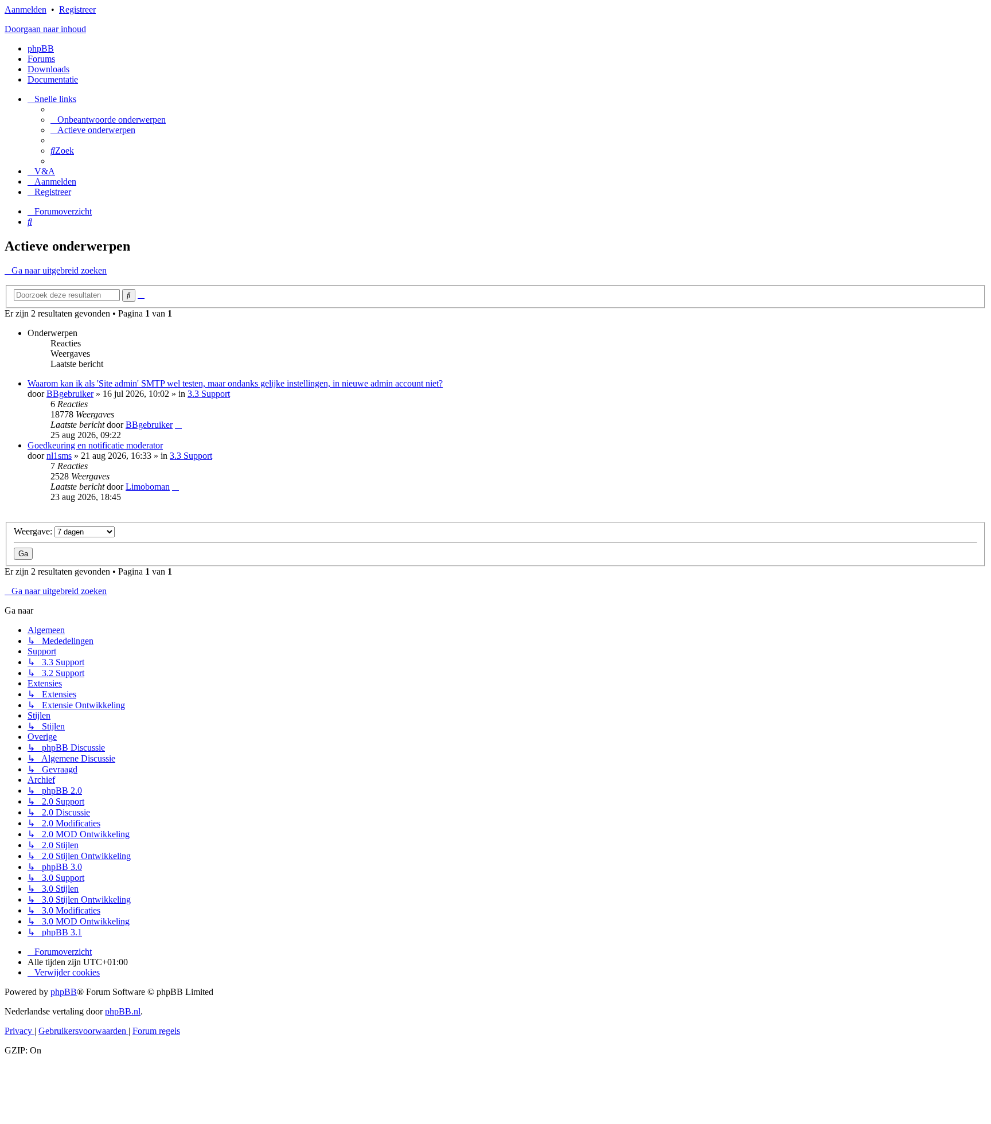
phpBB (41, 48)
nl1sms (59, 455)
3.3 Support (209, 394)
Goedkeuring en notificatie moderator (95, 445)
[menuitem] (108, 119)
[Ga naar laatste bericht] (178, 425)
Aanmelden (25, 9)
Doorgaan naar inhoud (45, 29)
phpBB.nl (123, 1011)
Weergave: (34, 531)
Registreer (77, 9)
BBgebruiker (69, 394)
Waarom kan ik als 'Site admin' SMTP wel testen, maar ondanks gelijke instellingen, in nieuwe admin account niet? (235, 383)
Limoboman (148, 486)
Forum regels (156, 1031)
